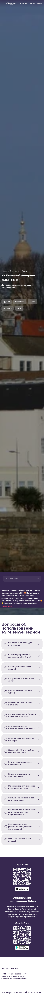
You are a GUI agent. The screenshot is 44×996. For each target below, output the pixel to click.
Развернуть (6, 606)
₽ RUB (22, 4)
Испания (7, 308)
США (19, 308)
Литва (32, 302)
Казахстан (19, 302)
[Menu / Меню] (2, 3)
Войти (39, 4)
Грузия (6, 302)
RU (31, 4)
